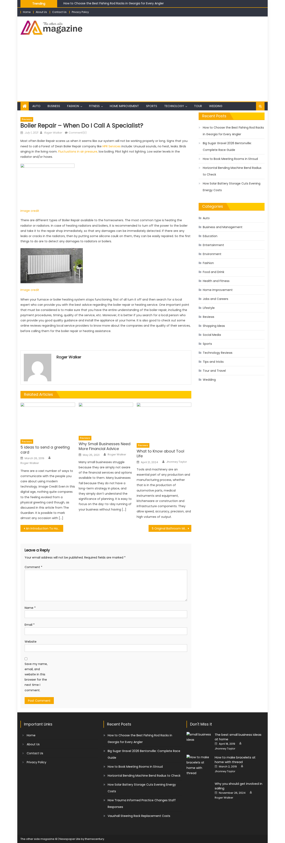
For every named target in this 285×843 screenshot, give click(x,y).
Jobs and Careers (215, 299)
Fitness (94, 106)
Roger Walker (53, 133)
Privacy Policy (80, 12)
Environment (212, 254)
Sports (151, 106)
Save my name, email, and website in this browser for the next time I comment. (36, 677)
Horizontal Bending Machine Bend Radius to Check (232, 171)
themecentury (94, 839)
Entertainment (213, 245)
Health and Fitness (216, 281)
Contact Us (59, 12)
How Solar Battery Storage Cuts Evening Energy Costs (231, 186)
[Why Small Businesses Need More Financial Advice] (106, 418)
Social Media (212, 335)
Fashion (73, 106)
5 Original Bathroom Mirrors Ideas (171, 528)
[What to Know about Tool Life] (164, 422)
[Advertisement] (142, 70)
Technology (174, 106)
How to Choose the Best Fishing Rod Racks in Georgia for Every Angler (113, 3)
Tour (198, 106)
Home (26, 12)
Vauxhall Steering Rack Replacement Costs (139, 816)
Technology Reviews (217, 353)
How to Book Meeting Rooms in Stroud (230, 159)
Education (210, 236)
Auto (36, 106)
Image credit (29, 211)
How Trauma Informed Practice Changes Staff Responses (142, 803)
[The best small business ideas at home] (199, 737)
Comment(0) (78, 133)
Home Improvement (124, 106)
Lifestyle (209, 308)
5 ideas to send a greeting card (45, 450)
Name (30, 608)
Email (30, 625)
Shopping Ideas (214, 326)
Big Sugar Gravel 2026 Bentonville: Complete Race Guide (227, 146)
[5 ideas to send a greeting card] (47, 420)
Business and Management (222, 227)
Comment (33, 567)
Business (54, 106)
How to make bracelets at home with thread (235, 759)
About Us (41, 12)
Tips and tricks (213, 362)
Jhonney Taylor (176, 462)
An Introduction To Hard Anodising (44, 528)
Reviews (27, 119)
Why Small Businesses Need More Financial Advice (104, 446)
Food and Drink (213, 272)
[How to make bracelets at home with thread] (199, 765)
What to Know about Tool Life (160, 454)
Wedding (215, 106)
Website (31, 642)
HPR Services (111, 146)
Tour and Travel (214, 371)
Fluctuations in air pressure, (78, 151)
